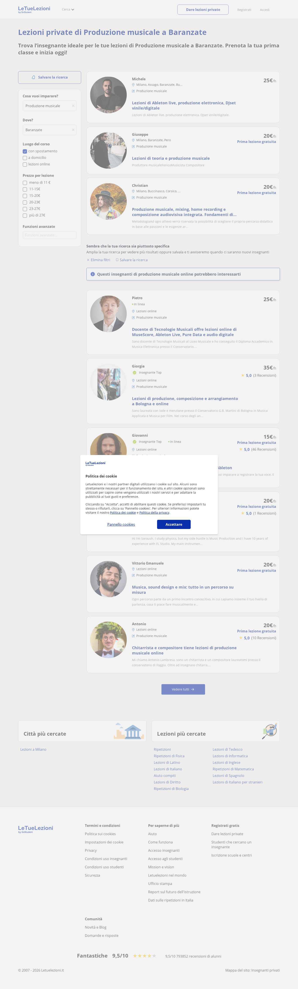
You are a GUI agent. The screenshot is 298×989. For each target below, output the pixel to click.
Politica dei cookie (123, 512)
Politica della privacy (154, 512)
